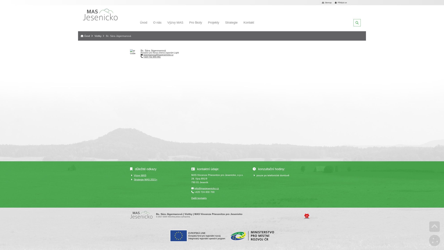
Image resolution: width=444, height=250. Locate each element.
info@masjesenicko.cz (206, 188)
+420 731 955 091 (152, 57)
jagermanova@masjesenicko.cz (158, 55)
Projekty (213, 22)
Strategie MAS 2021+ (145, 179)
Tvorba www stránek (306, 216)
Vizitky (98, 36)
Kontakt (249, 22)
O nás (157, 22)
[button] (341, 2)
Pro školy (195, 22)
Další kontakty (199, 198)
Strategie (231, 22)
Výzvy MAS (175, 22)
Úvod (100, 14)
